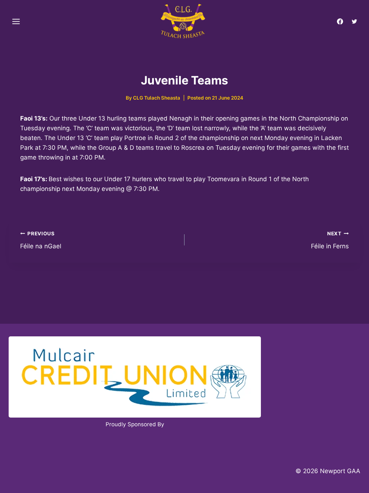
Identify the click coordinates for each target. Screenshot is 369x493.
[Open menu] (16, 21)
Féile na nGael (40, 240)
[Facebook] (340, 22)
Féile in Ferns (330, 240)
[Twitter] (354, 22)
